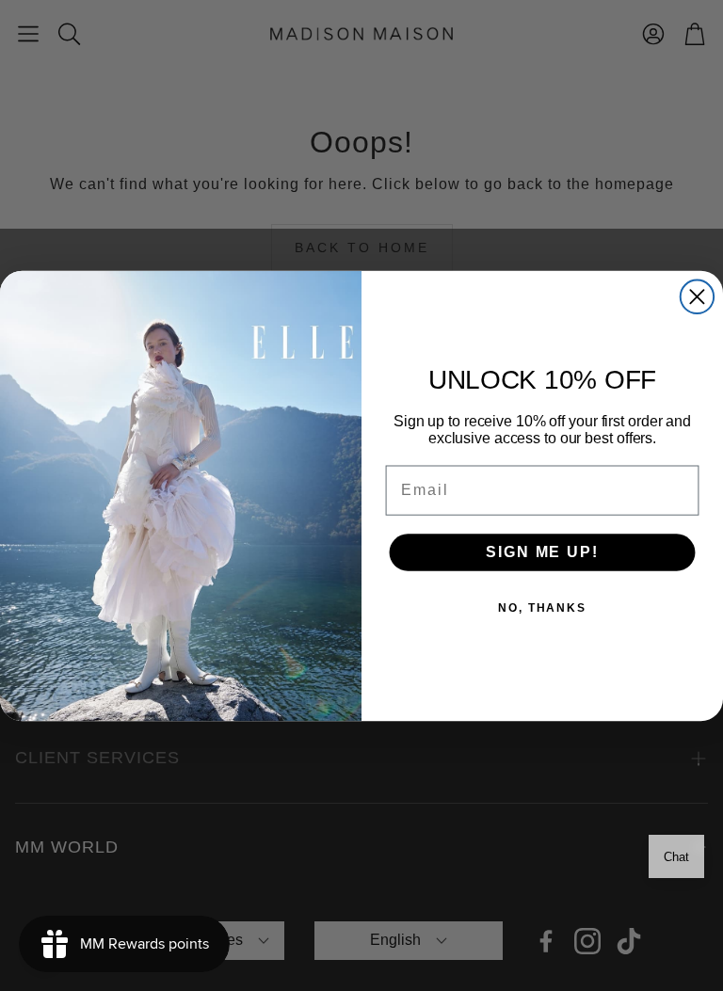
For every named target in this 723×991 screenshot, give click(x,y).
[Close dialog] (697, 296)
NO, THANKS (542, 608)
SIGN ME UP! (542, 552)
